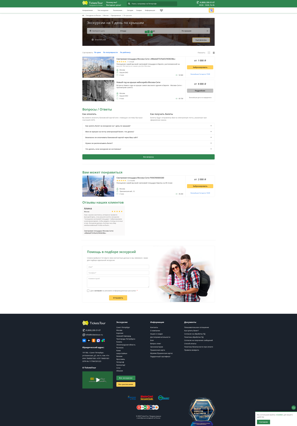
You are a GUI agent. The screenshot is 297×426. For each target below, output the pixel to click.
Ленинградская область (125, 345)
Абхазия (119, 371)
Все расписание (125, 384)
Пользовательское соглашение (196, 327)
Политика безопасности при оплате (198, 347)
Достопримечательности (160, 337)
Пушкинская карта (157, 350)
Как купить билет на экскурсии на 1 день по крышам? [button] (107, 126)
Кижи (118, 350)
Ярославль (120, 359)
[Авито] (103, 340)
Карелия (119, 333)
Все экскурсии (125, 378)
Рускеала (119, 347)
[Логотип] (92, 3)
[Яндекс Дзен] (89, 340)
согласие (98, 291)
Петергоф (120, 362)
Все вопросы (148, 157)
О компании (155, 330)
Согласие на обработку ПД (194, 334)
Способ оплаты (190, 343)
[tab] (148, 126)
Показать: (201, 53)
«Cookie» (279, 415)
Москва (119, 330)
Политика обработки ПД (193, 337)
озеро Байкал (121, 353)
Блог (152, 340)
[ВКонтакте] (84, 340)
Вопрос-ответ (155, 343)
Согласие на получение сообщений (198, 340)
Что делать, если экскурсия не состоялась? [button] (103, 149)
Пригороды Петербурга (125, 339)
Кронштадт (120, 365)
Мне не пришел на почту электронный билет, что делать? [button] (109, 132)
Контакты (154, 327)
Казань (119, 342)
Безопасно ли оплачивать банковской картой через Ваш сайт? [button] (111, 137)
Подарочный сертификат (160, 356)
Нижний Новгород (123, 336)
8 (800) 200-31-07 (93, 330)
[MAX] (98, 340)
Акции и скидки (156, 334)
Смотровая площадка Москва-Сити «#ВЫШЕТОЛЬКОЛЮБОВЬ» (98, 232)
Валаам (119, 356)
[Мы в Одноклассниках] (93, 340)
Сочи (118, 368)
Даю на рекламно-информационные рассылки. (114, 291)
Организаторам (156, 347)
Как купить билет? (191, 330)
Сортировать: (87, 53)
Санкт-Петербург (123, 327)
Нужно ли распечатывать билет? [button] (99, 143)
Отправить (118, 298)
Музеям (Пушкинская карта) (161, 353)
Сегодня (130, 10)
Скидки (139, 10)
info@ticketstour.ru (92, 334)
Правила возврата (191, 350)
